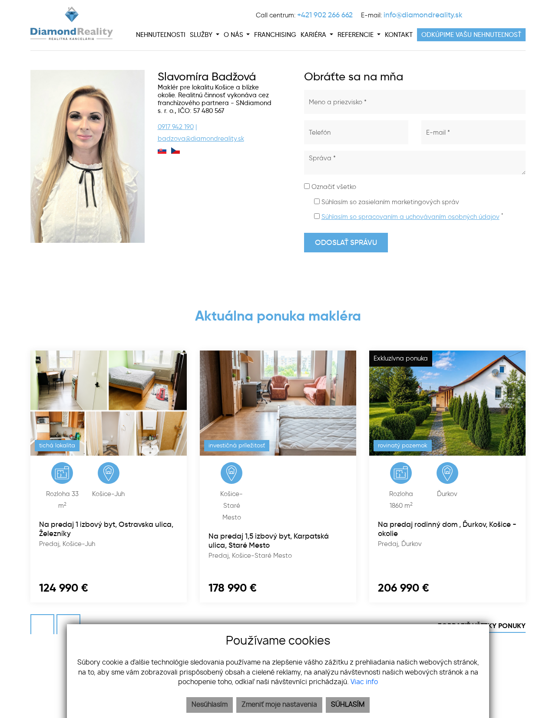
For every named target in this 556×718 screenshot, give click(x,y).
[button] (204, 34)
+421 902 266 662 (325, 14)
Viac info (364, 682)
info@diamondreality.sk (423, 14)
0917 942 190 (176, 127)
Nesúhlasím (210, 704)
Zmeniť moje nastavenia (279, 704)
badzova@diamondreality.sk (201, 138)
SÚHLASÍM (347, 704)
